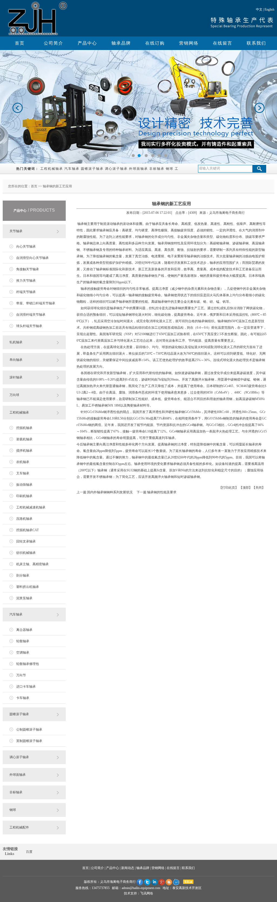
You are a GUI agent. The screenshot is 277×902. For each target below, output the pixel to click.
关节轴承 (15, 231)
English (269, 9)
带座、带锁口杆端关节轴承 (35, 303)
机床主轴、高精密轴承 (32, 564)
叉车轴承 (22, 473)
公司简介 (53, 43)
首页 (20, 43)
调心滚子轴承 (116, 169)
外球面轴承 (138, 169)
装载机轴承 (24, 439)
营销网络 (189, 43)
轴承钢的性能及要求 (161, 492)
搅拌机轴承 (24, 450)
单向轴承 (15, 360)
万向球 (14, 395)
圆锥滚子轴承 (92, 169)
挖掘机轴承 (24, 428)
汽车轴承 (72, 169)
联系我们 (256, 43)
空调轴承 (22, 652)
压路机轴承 (24, 519)
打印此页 (228, 488)
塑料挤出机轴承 (27, 587)
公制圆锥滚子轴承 (29, 729)
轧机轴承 (15, 342)
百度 (29, 852)
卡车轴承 (22, 698)
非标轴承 (156, 169)
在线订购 (155, 43)
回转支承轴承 (26, 541)
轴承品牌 (121, 43)
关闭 (258, 488)
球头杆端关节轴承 (29, 326)
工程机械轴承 (51, 169)
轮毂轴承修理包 (27, 664)
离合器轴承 (24, 630)
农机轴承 (22, 462)
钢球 (169, 169)
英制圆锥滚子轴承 (29, 741)
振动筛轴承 (24, 485)
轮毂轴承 (22, 641)
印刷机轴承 (24, 496)
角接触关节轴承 (27, 269)
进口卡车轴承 (26, 686)
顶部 (245, 488)
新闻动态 (127, 868)
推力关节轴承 (26, 280)
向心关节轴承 (26, 246)
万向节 (21, 675)
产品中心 (87, 43)
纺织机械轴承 (26, 553)
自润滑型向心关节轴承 (32, 258)
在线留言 (222, 43)
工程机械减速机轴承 (30, 507)
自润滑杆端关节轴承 (30, 315)
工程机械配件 (19, 827)
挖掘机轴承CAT (27, 530)
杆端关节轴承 (26, 292)
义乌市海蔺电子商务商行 (118, 882)
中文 (259, 9)
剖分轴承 (22, 575)
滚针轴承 (15, 377)
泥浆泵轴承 (24, 598)
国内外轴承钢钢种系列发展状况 (110, 492)
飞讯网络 (146, 893)
